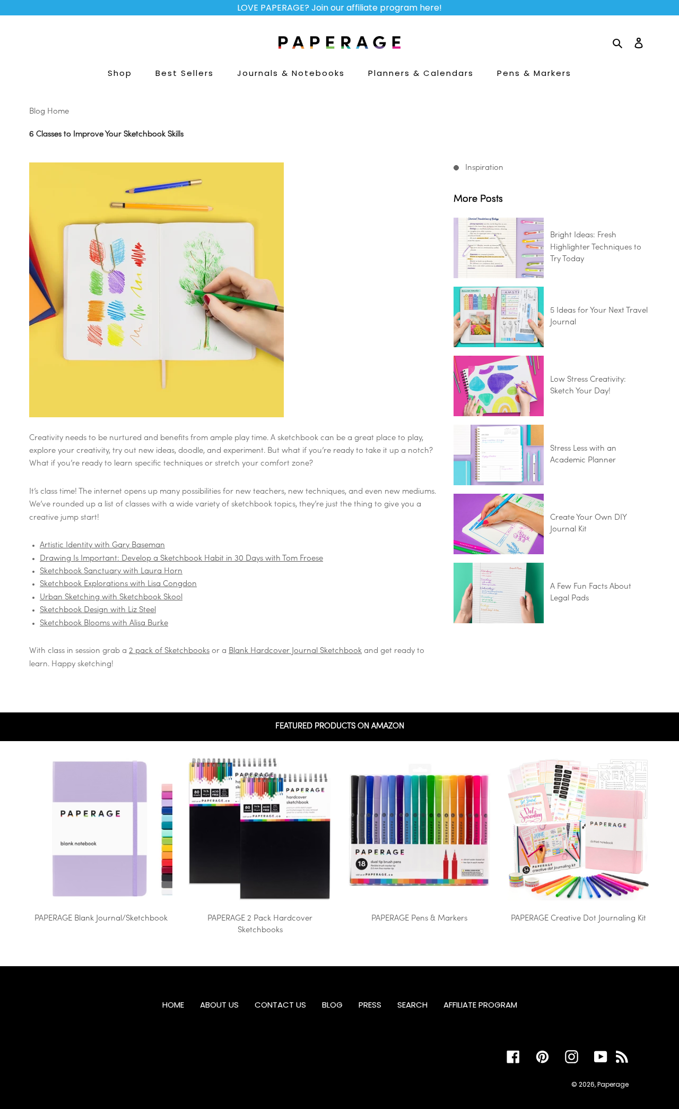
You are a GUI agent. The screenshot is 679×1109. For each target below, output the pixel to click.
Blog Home (49, 112)
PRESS (370, 1004)
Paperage (613, 1084)
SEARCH (412, 1004)
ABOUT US (219, 1004)
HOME (173, 1004)
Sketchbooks (186, 651)
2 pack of (145, 651)
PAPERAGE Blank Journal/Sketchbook (101, 919)
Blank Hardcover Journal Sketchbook (295, 651)
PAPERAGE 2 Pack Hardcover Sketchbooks (259, 925)
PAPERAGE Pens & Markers (419, 919)
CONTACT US (280, 1004)
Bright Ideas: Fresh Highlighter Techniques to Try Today (595, 247)
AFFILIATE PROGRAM (480, 1004)
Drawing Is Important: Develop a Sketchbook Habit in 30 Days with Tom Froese (181, 559)
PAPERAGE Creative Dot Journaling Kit (578, 919)
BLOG (332, 1004)
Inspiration (484, 168)
